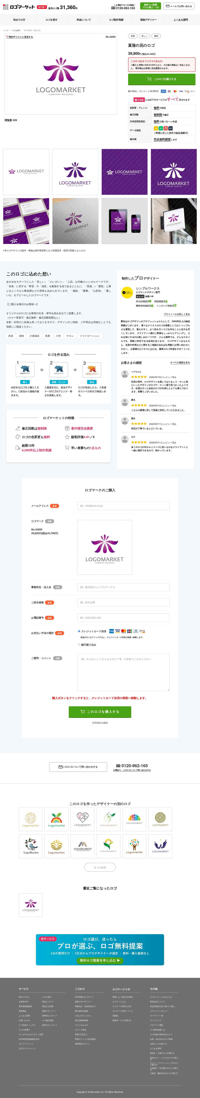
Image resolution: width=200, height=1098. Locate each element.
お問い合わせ (24, 1020)
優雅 (156, 35)
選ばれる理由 (47, 1006)
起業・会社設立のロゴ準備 (161, 1039)
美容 (10, 336)
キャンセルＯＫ (81, 1025)
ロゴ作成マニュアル (27, 1025)
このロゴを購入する (165, 79)
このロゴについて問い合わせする (80, 766)
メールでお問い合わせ (181, 6)
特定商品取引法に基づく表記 (162, 1006)
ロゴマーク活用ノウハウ (122, 1011)
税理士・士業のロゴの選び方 (162, 1053)
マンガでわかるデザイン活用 (31, 1034)
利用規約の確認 (100, 722)
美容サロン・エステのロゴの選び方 (164, 1058)
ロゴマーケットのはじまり (161, 996)
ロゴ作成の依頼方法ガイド (161, 1034)
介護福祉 (35, 336)
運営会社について (157, 1001)
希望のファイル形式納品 (85, 1039)
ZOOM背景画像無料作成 (29, 1039)
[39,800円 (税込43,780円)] (30, 819)
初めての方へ (24, 996)
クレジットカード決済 (93, 631)
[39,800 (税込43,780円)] (30, 905)
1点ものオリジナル (83, 1015)
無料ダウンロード (49, 1025)
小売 (58, 336)
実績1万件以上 (81, 1034)
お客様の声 (23, 1001)
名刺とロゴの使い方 (158, 1043)
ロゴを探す (16, 30)
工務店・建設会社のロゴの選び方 (164, 1073)
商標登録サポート (82, 1043)
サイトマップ (155, 1020)
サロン (70, 336)
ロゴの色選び (24, 1029)
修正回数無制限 (81, 1020)
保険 (21, 336)
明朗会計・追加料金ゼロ (85, 1006)
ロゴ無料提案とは (157, 1029)
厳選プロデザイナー (83, 1001)
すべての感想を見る (180, 362)
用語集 (115, 1015)
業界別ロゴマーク (49, 1015)
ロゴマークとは (119, 1001)
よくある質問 (24, 1015)
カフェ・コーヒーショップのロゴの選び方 (164, 1063)
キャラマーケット (26, 1043)
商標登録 (22, 1011)
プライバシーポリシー (159, 1011)
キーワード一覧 (156, 1015)
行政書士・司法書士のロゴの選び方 (164, 1069)
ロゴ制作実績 (47, 1020)
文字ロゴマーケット (27, 1048)
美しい (144, 35)
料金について (47, 1001)
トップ (5, 30)
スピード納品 (80, 1029)
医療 (47, 336)
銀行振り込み (88, 644)
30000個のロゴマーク (84, 996)
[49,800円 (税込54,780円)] (30, 846)
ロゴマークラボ (121, 988)
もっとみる (100, 867)
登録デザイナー (48, 1011)
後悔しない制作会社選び (122, 996)
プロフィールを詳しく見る (177, 314)
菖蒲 (133, 35)
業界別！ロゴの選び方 (121, 1020)
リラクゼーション (90, 336)
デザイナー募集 (156, 1025)
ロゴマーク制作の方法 (121, 1006)
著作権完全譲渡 (81, 1011)
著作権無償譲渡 (25, 1006)
